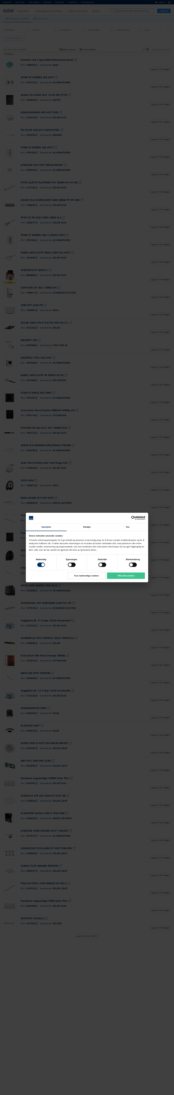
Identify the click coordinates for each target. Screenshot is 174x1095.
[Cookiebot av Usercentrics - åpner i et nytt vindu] (133, 518)
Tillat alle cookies (126, 576)
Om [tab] (128, 527)
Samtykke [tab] (46, 527)
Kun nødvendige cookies (86, 576)
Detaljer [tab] (87, 527)
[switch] (72, 565)
